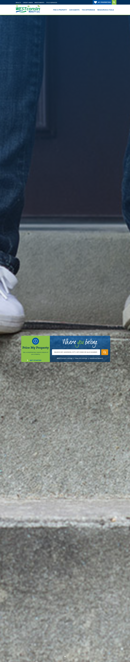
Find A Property (60, 10)
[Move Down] (65, 656)
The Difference (88, 10)
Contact (42, 6)
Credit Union (28, 2)
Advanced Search (96, 358)
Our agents (74, 10)
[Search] (114, 2)
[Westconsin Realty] (28, 11)
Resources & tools (105, 10)
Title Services (51, 2)
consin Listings (65, 358)
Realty (18, 2)
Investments (39, 2)
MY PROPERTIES (104, 2)
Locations (21, 6)
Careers (32, 6)
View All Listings (81, 358)
